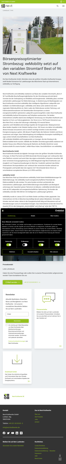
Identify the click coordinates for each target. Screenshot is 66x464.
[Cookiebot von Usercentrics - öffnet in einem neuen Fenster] (56, 211)
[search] (57, 6)
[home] (6, 6)
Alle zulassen (54, 252)
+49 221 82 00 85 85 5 (31, 282)
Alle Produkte (39, 417)
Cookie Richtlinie (40, 445)
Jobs (36, 419)
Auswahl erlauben (33, 252)
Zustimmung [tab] (11, 216)
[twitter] (8, 433)
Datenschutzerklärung (41, 448)
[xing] (21, 433)
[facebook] (4, 433)
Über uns (37, 414)
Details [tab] (33, 216)
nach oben (60, 458)
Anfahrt (37, 422)
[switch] (24, 244)
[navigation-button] (63, 6)
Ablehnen (12, 252)
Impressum (38, 453)
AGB (36, 456)
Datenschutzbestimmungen (16, 341)
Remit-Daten (38, 458)
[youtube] (12, 433)
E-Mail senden (11, 282)
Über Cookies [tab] (54, 216)
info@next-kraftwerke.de (11, 427)
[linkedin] (17, 433)
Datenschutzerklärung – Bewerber (45, 451)
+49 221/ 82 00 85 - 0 (16, 423)
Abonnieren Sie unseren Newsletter (13, 445)
